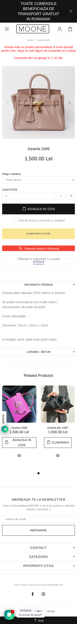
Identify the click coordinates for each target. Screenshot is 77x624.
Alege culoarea (11, 173)
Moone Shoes (33, 29)
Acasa (30, 40)
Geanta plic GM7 (57, 427)
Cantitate (9, 189)
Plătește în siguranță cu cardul (39, 258)
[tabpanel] (19, 428)
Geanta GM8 (19, 427)
